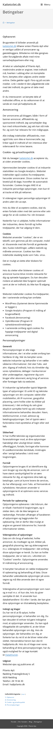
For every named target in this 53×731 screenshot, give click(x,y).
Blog (30, 722)
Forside (13, 722)
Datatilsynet (11, 654)
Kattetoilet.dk (12, 4)
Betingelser (11, 23)
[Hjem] (3, 23)
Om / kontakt (22, 722)
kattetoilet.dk (9, 46)
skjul (23, 694)
